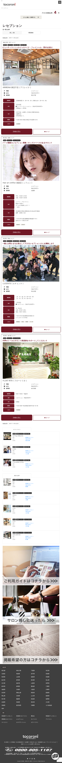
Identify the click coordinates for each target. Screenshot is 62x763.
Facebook (29, 758)
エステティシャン (21, 722)
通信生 (33, 716)
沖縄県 (33, 705)
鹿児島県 (18, 705)
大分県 (47, 702)
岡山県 (3, 695)
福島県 (33, 677)
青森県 (18, 673)
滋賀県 (3, 689)
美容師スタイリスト (21, 716)
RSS (34, 758)
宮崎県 (3, 705)
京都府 (18, 689)
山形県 (18, 677)
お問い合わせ (37, 744)
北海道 (3, 673)
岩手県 (33, 673)
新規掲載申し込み (41, 742)
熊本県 (33, 702)
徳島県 (47, 695)
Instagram (32, 758)
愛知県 (33, 686)
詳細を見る (16, 131)
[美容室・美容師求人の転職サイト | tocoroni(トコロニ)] (9, 4)
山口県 (33, 695)
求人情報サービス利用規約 (9, 742)
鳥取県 (33, 692)
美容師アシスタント (7, 716)
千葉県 (33, 670)
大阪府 (33, 689)
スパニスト (5, 722)
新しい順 (12, 32)
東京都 (3, 670)
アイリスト (49, 719)
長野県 (47, 683)
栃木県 (3, 680)
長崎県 (18, 702)
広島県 (18, 695)
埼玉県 (47, 670)
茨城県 (47, 677)
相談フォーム (24, 744)
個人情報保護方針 (20, 742)
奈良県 (3, 692)
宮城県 (47, 673)
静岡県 (18, 686)
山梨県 (33, 683)
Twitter (27, 758)
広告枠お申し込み (33, 742)
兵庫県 (47, 689)
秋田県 (3, 677)
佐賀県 (3, 702)
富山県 (47, 680)
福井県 (18, 683)
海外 (3, 708)
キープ (47, 131)
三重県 (47, 686)
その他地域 (49, 705)
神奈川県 (18, 670)
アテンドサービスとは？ (52, 742)
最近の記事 (17, 475)
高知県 (33, 699)
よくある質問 (30, 744)
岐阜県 (3, 686)
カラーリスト (34, 722)
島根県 (47, 692)
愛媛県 (18, 699)
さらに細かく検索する (30, 17)
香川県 (3, 699)
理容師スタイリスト (7, 719)
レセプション (20, 719)
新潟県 (33, 680)
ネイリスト (34, 719)
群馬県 (18, 680)
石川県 (3, 683)
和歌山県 (18, 692)
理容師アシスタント (51, 716)
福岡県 (47, 699)
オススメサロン (17, 429)
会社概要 (26, 742)
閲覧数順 (31, 32)
